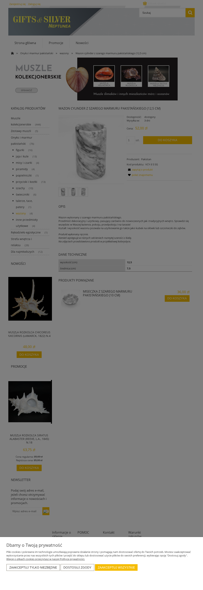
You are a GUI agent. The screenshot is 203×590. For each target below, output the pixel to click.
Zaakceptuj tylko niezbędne (33, 567)
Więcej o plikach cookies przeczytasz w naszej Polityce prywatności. (45, 559)
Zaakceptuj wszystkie (116, 567)
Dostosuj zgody (77, 567)
